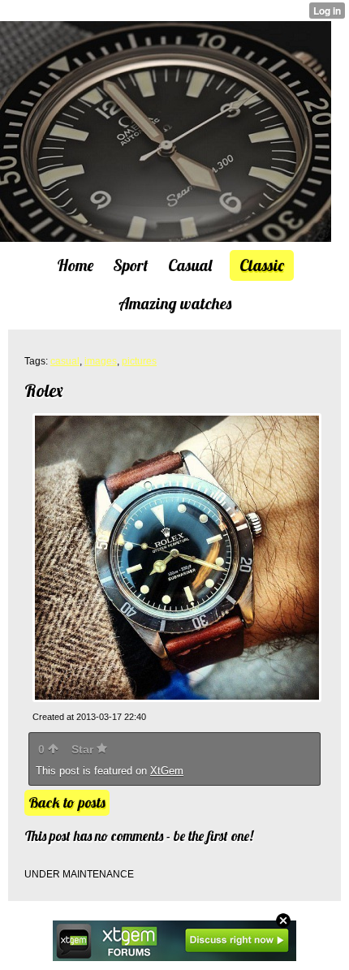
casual (65, 361)
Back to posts (67, 802)
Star (84, 749)
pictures (139, 361)
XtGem (166, 771)
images (100, 361)
